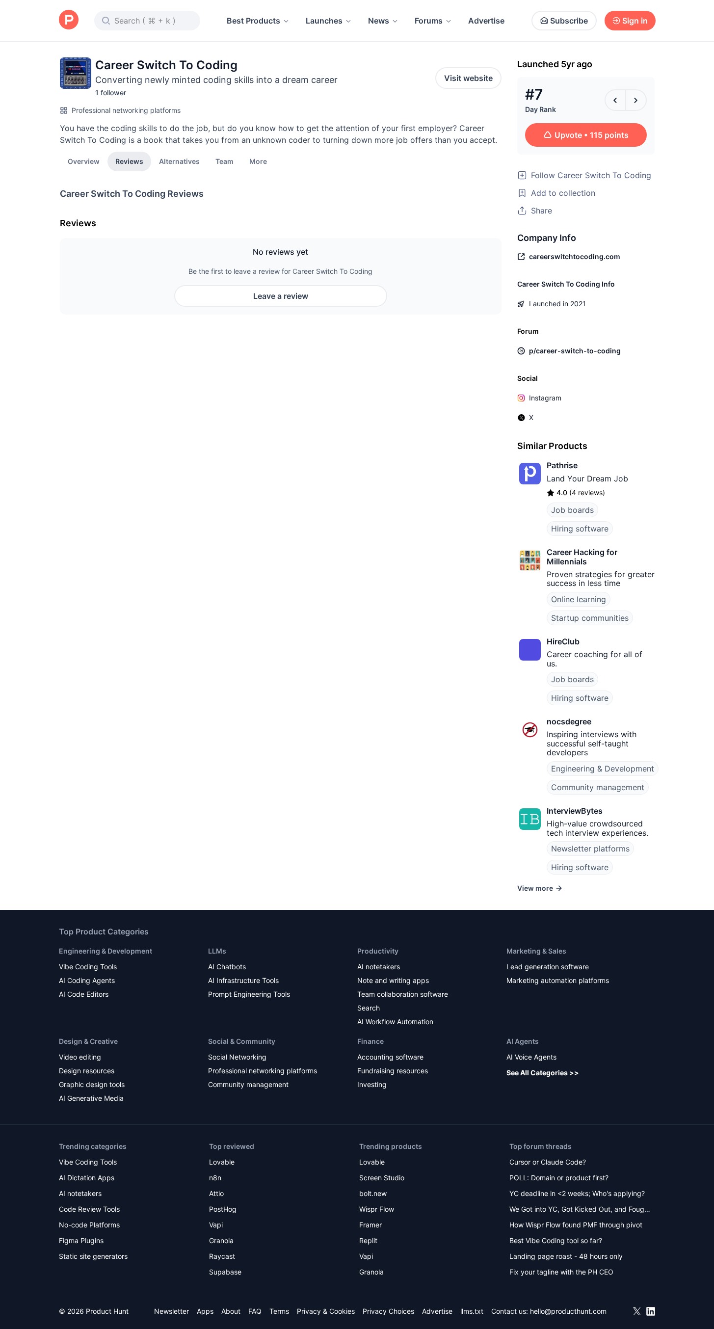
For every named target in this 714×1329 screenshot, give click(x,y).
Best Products (253, 21)
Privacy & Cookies (326, 1311)
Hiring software (579, 528)
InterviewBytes (575, 811)
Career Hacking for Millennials (582, 556)
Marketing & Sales (536, 951)
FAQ (255, 1311)
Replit (368, 1240)
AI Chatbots (227, 966)
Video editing (80, 1057)
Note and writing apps (393, 980)
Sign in (635, 21)
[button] (258, 161)
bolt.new (373, 1193)
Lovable (222, 1162)
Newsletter (171, 1311)
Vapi (216, 1225)
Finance (370, 1041)
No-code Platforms (89, 1225)
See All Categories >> (542, 1072)
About (230, 1311)
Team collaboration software (402, 994)
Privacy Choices (388, 1311)
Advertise (486, 21)
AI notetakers (378, 966)
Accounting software (390, 1057)
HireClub (563, 641)
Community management (597, 787)
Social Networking (237, 1057)
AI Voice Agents (531, 1057)
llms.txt (471, 1311)
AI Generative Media (91, 1098)
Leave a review (280, 296)
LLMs (217, 951)
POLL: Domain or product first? (558, 1177)
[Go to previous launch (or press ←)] (615, 100)
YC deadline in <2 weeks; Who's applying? (577, 1193)
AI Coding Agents (87, 980)
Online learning (578, 599)
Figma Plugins (81, 1240)
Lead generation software (547, 966)
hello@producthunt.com (568, 1311)
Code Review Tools (89, 1209)
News (378, 21)
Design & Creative (88, 1041)
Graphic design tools (92, 1084)
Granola (221, 1240)
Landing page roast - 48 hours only (566, 1256)
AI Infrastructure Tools (243, 980)
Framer (370, 1225)
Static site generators (93, 1256)
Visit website (468, 78)
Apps (205, 1311)
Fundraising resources (392, 1070)
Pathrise (562, 465)
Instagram (545, 398)
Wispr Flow (376, 1209)
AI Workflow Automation (395, 1021)
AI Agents (522, 1041)
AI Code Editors (83, 994)
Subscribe (569, 21)
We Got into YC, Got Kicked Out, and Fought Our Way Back (580, 1210)
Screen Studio (381, 1177)
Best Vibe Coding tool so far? (555, 1240)
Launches (324, 21)
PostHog (223, 1209)
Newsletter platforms (590, 848)
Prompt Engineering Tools (249, 994)
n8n (215, 1177)
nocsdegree (569, 721)
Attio (216, 1193)
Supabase (225, 1272)
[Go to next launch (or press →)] (636, 100)
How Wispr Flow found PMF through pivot (575, 1225)
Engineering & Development (602, 768)
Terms (279, 1311)
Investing (372, 1084)
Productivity (377, 951)
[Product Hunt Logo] (69, 20)
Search (368, 1008)
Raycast (222, 1256)
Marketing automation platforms (557, 980)
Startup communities (590, 618)
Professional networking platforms (126, 110)
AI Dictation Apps (86, 1177)
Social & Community (241, 1041)
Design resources (86, 1070)
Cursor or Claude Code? (547, 1162)
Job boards (572, 510)
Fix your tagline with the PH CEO (561, 1272)
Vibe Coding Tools (88, 966)
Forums (429, 21)
